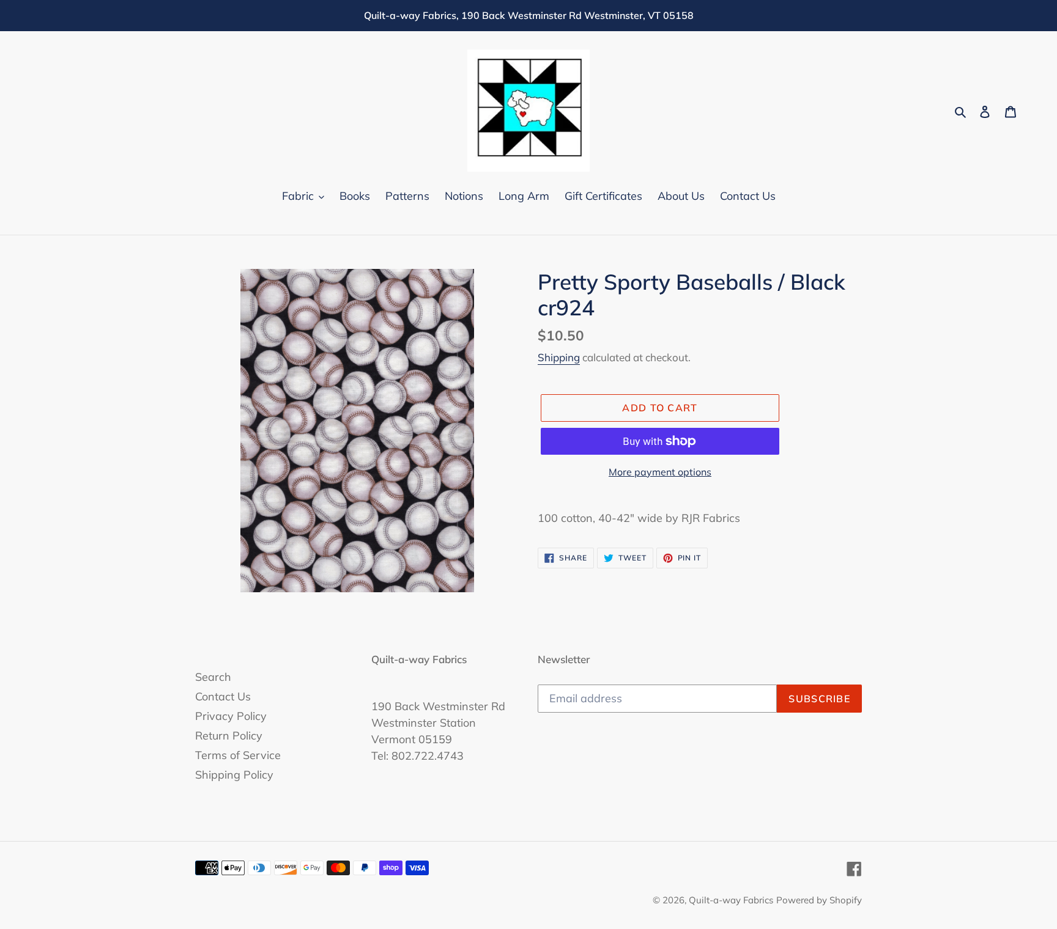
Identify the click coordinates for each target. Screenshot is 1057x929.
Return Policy (228, 736)
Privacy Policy (231, 716)
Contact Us (223, 696)
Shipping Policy (234, 775)
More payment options (660, 472)
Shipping (559, 357)
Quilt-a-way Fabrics (731, 900)
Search (213, 677)
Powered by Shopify (819, 900)
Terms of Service (238, 755)
